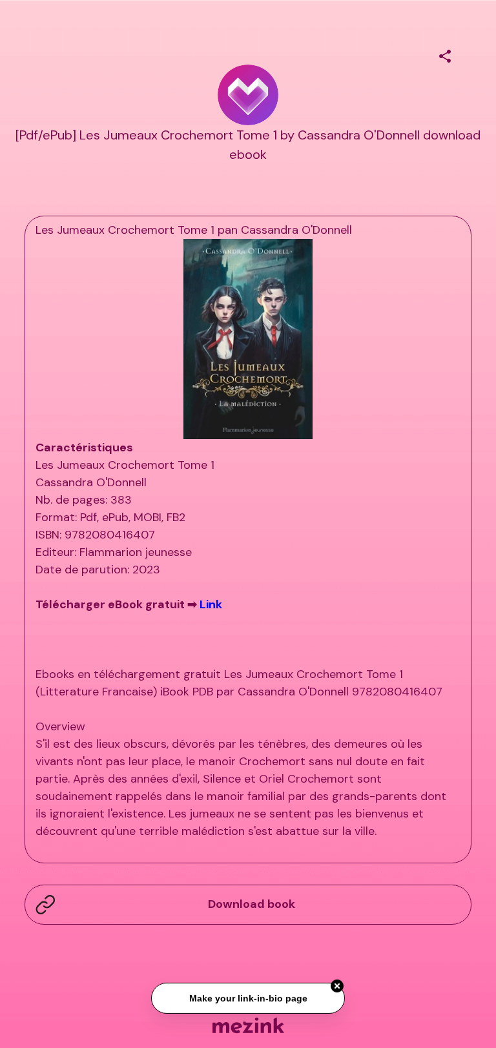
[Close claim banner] (337, 984)
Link (211, 604)
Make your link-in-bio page (248, 997)
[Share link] (445, 54)
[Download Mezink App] (248, 1025)
